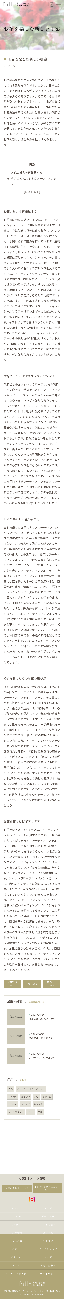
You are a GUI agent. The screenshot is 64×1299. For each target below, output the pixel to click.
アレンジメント (16, 1112)
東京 (11, 1088)
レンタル (13, 1104)
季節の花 (47, 1096)
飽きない (25, 1096)
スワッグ (25, 1104)
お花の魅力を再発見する (26, 172)
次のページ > (52, 983)
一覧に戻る (32, 983)
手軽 (36, 1096)
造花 (40, 1112)
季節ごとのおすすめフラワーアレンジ (33, 181)
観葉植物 (38, 1104)
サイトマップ (48, 1273)
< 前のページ (12, 983)
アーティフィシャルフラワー (30, 1088)
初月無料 (13, 1096)
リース (31, 1112)
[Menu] (58, 4)
